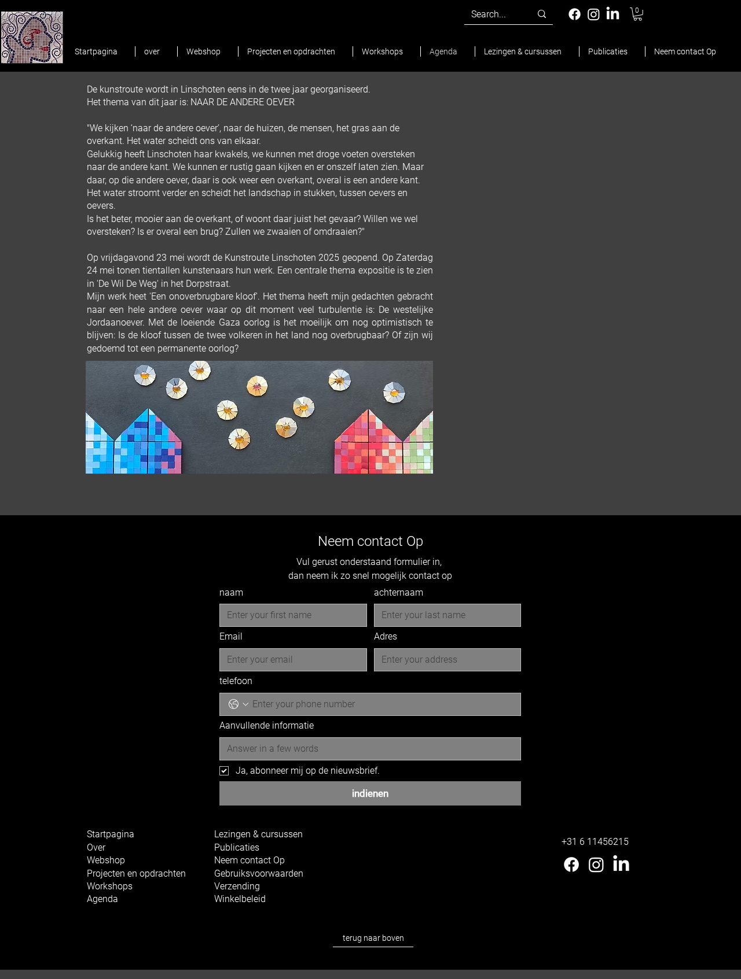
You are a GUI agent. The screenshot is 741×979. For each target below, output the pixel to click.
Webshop (106, 860)
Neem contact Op (249, 860)
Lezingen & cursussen (258, 834)
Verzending (237, 886)
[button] (637, 14)
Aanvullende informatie (266, 725)
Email (231, 636)
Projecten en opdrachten (136, 873)
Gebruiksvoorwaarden (258, 873)
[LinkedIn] (613, 14)
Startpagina (110, 834)
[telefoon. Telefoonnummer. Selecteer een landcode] (238, 704)
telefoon (235, 680)
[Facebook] (574, 14)
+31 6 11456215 (595, 841)
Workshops (110, 886)
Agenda (102, 898)
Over (96, 847)
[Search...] (542, 13)
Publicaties (236, 847)
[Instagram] (593, 14)
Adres (385, 636)
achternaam (398, 592)
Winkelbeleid (240, 898)
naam (231, 592)
